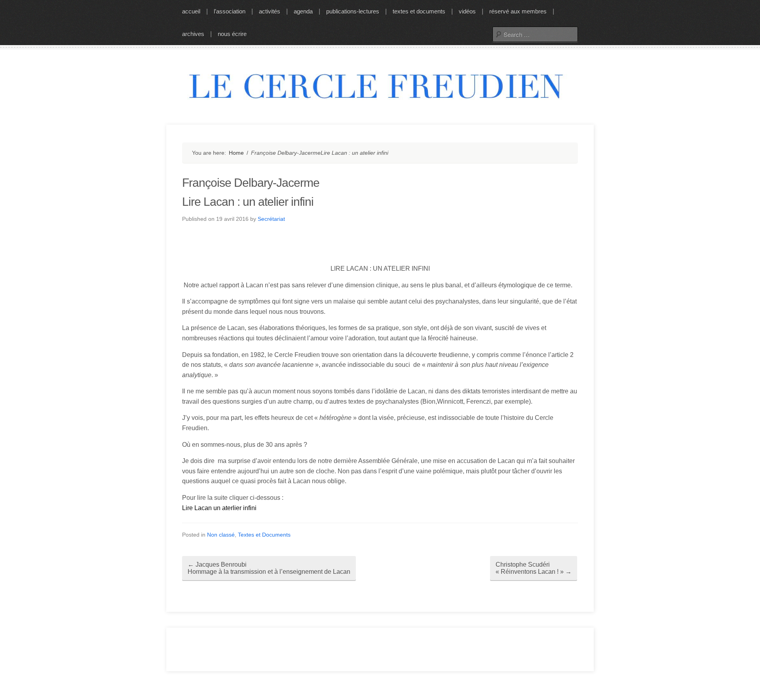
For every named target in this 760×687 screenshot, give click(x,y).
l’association (229, 11)
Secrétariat (271, 219)
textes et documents (419, 11)
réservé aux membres (518, 11)
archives (193, 33)
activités (269, 11)
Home (236, 153)
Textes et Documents (264, 534)
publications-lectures (352, 11)
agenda (303, 11)
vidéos (467, 11)
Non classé (221, 534)
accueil (191, 11)
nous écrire (232, 33)
